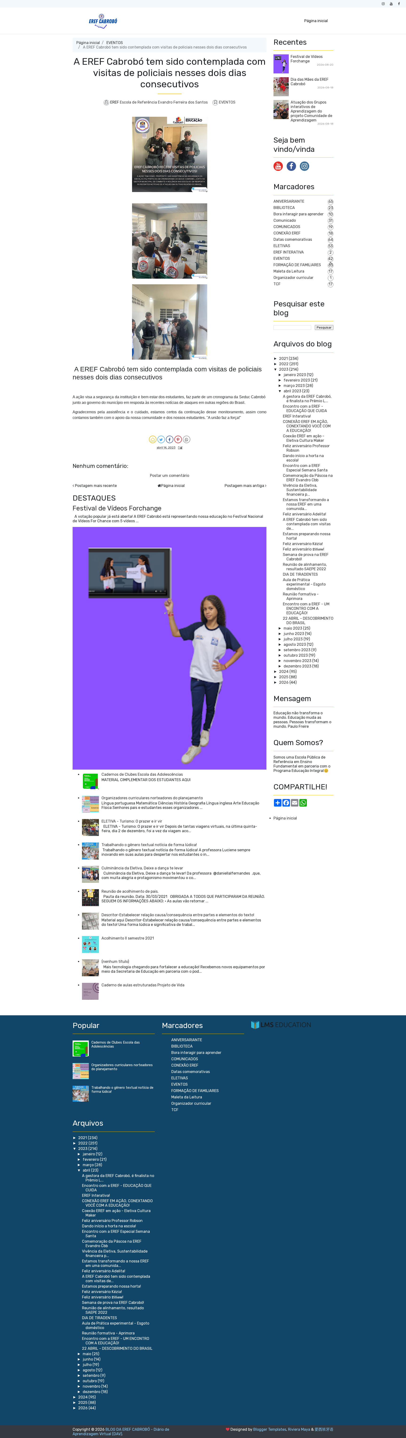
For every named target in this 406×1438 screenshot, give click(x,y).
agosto (89, 1370)
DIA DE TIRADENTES (300, 574)
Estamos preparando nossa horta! (111, 1286)
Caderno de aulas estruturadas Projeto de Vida (143, 985)
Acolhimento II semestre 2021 (128, 938)
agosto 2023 (295, 644)
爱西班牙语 (324, 1429)
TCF (277, 284)
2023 (283, 369)
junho (88, 1359)
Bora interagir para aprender (298, 214)
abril (87, 1170)
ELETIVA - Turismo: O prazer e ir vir (132, 821)
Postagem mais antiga (244, 485)
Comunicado (284, 220)
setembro (91, 1375)
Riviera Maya (299, 1429)
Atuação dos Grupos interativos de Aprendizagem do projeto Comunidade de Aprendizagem (311, 111)
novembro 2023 (297, 661)
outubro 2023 (296, 655)
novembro (92, 1386)
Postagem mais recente (96, 485)
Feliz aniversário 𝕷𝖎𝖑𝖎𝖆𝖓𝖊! (303, 549)
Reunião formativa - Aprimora (301, 596)
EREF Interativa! (297, 416)
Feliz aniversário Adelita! (304, 514)
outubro (90, 1381)
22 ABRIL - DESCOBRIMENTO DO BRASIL (117, 1348)
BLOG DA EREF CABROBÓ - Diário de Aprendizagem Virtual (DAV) (121, 1431)
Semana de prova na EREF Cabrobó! (113, 1302)
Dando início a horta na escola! (109, 1226)
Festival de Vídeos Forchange (117, 508)
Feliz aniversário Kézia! (303, 544)
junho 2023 (294, 633)
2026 (284, 682)
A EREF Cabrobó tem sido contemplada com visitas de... (307, 524)
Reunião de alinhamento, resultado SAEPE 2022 (305, 566)
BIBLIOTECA (284, 207)
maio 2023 (293, 628)
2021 (283, 358)
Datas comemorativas (292, 239)
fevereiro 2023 (297, 380)
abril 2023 (292, 391)
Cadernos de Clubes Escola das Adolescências (142, 774)
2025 (283, 677)
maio (87, 1354)
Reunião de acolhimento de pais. (130, 891)
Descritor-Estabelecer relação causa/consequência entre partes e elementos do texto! (178, 915)
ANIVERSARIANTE (288, 201)
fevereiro (91, 1159)
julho (88, 1364)
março (89, 1165)
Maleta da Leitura (288, 271)
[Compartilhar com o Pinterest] (178, 439)
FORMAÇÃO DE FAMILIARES (297, 265)
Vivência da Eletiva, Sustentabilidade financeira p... (300, 490)
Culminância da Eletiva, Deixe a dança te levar (142, 868)
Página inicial (316, 21)
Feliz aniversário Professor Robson (112, 1220)
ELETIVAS (281, 246)
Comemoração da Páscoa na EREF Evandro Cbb (308, 477)
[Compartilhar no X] (161, 439)
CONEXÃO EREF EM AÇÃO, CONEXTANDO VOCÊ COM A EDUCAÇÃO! (307, 426)
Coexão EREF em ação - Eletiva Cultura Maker (303, 438)
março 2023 (294, 385)
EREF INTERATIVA (288, 252)
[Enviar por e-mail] (152, 439)
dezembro (92, 1392)
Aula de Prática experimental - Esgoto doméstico (304, 584)
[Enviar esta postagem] (179, 447)
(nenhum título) (115, 961)
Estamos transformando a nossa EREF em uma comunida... (306, 504)
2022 (284, 364)
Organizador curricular (293, 277)
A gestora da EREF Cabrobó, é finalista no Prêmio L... (307, 398)
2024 (284, 671)
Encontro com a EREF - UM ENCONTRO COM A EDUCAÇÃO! (306, 608)
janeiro (89, 1154)
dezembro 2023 (297, 666)
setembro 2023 (297, 650)
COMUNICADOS (286, 227)
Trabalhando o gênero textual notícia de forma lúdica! (149, 845)
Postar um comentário (169, 475)
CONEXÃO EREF (287, 233)
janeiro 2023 (295, 375)
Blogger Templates (269, 1429)
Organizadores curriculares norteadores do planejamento (152, 798)
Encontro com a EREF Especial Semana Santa (305, 467)
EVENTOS (114, 42)
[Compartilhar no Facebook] (169, 439)
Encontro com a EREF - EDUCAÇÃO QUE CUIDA (305, 408)
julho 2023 (293, 639)
